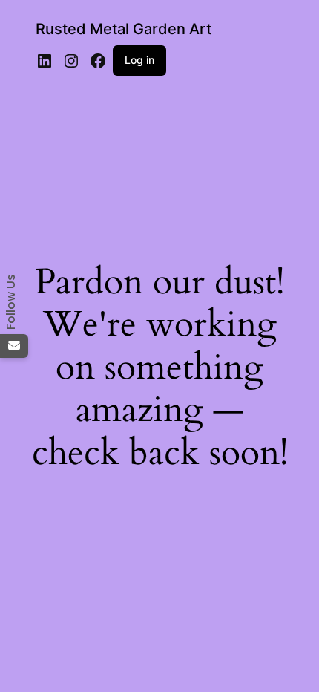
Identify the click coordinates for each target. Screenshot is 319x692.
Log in (139, 59)
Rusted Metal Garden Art (123, 29)
